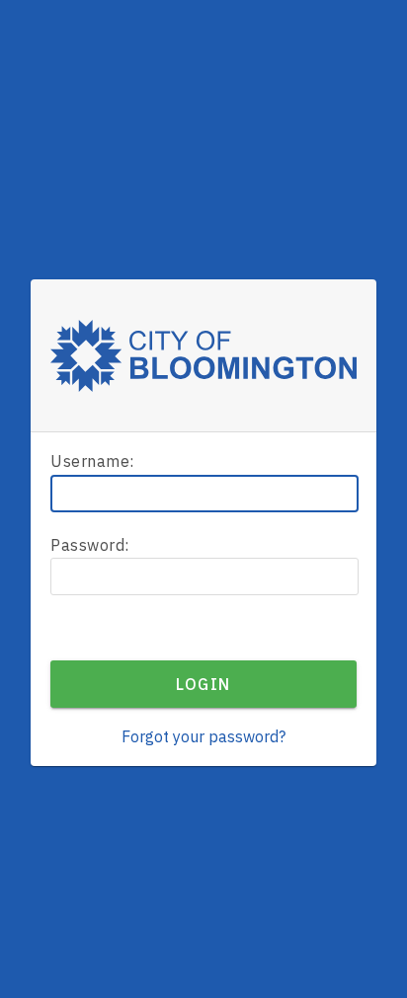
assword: (89, 545)
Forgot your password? (203, 736)
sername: (92, 461)
